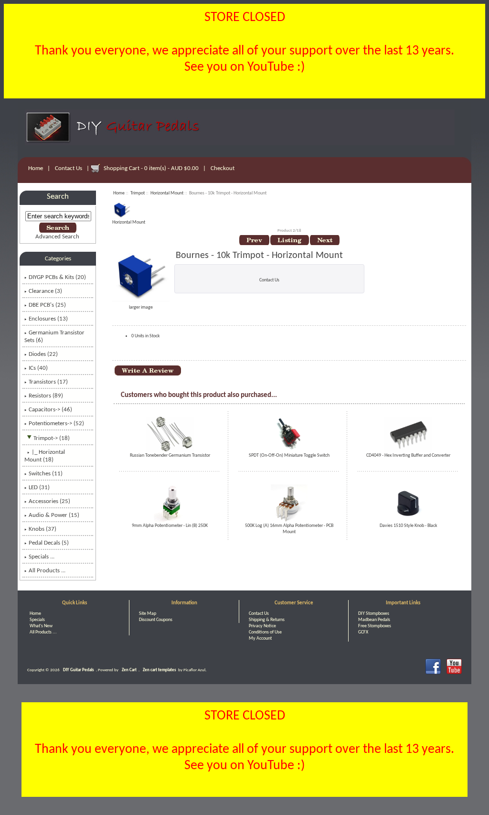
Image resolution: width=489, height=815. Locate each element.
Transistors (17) (48, 382)
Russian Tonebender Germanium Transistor (170, 455)
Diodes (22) (43, 354)
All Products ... (47, 571)
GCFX (363, 632)
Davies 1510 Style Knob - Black (408, 525)
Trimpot (137, 193)
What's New (41, 626)
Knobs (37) (42, 529)
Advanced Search (57, 237)
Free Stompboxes (374, 626)
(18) (44, 456)
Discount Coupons (155, 619)
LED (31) (39, 487)
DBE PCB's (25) (47, 305)
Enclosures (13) (48, 319)
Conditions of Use (265, 632)
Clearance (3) (45, 291)
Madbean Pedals (374, 619)
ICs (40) (38, 368)
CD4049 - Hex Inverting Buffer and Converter (408, 455)
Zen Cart (129, 670)
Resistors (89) (46, 396)
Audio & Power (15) (54, 515)
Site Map (147, 613)
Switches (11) (46, 474)
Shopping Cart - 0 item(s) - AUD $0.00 (151, 168)
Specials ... (41, 557)
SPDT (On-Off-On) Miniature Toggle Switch (289, 455)
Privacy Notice (262, 626)
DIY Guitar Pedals (78, 670)
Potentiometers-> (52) (56, 423)
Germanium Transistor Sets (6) (54, 336)
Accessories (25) (49, 501)
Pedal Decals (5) (49, 543)
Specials (37, 619)
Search (58, 197)
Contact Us (68, 168)
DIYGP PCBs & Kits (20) (57, 277)
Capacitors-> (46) (50, 410)
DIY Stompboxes (373, 613)
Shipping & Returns (267, 619)
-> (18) (51, 438)
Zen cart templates (159, 670)
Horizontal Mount (166, 193)
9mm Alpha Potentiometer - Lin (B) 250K (170, 525)
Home (35, 168)
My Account (260, 638)
